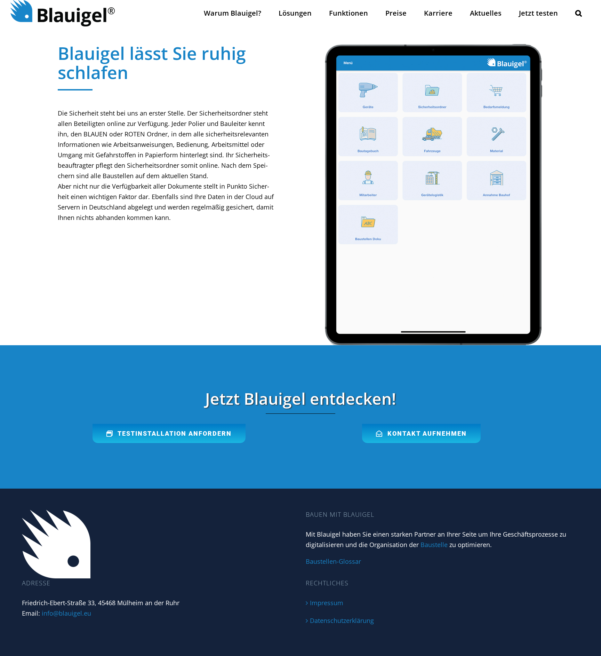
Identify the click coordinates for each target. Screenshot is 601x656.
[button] (579, 13)
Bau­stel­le (434, 544)
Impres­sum (326, 603)
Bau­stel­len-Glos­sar (333, 561)
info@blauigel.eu (66, 613)
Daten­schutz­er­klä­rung (342, 620)
